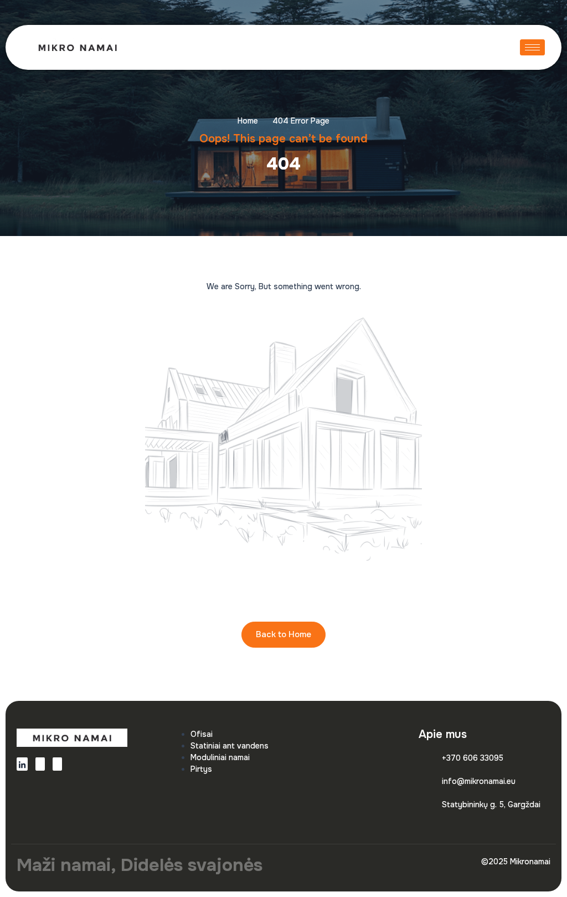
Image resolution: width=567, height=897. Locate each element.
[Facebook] (40, 764)
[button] (468, 47)
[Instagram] (57, 764)
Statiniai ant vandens (229, 746)
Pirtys (201, 769)
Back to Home (283, 634)
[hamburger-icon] (532, 47)
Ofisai (201, 734)
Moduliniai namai (220, 757)
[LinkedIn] (22, 764)
